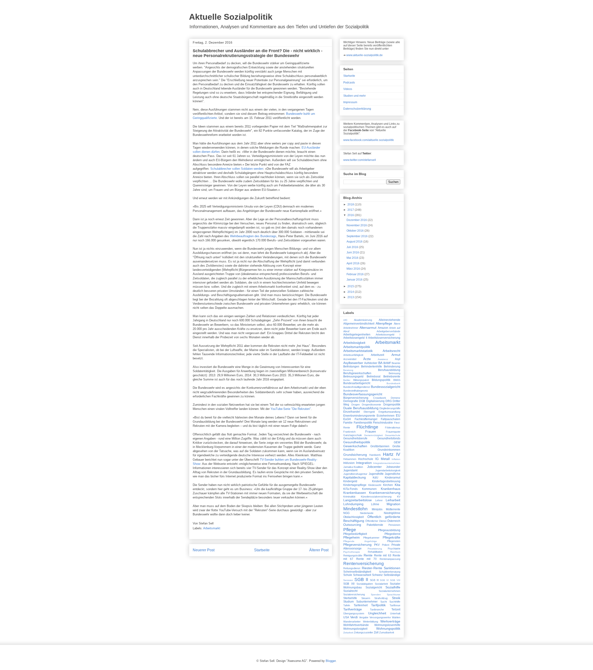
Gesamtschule (392, 435)
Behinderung (392, 366)
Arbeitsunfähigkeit (353, 355)
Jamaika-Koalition (353, 467)
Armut (395, 355)
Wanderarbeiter (352, 621)
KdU (375, 477)
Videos (347, 89)
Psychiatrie (394, 548)
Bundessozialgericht (385, 387)
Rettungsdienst (351, 568)
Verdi (354, 617)
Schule (347, 575)
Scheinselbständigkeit (357, 571)
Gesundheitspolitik (356, 442)
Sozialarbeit (381, 583)
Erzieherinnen (385, 415)
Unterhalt (395, 613)
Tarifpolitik (378, 605)
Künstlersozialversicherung (376, 496)
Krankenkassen (354, 493)
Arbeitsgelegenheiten (356, 334)
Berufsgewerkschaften (357, 373)
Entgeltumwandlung (389, 411)
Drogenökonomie (371, 404)
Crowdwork (379, 397)
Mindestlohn (355, 508)
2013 (351, 297)
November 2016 (357, 225)
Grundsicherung (355, 454)
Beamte (396, 363)
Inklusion (349, 463)
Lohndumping (353, 504)
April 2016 (353, 263)
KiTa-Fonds (350, 489)
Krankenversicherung (384, 493)
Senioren (348, 580)
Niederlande (366, 513)
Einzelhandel (351, 411)
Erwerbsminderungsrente (359, 415)
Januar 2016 (355, 279)
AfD (345, 320)
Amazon (383, 327)
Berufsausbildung (389, 370)
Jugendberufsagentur (355, 473)
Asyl (397, 359)
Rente (368, 555)
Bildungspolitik (381, 380)
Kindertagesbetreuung (386, 481)
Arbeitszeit (377, 355)
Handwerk (375, 454)
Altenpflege (384, 323)
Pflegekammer (371, 537)
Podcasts (349, 82)
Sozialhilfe (392, 587)
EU (398, 415)
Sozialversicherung (354, 594)
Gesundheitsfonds (388, 438)
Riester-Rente (372, 568)
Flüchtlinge (367, 426)
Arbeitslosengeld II (355, 337)
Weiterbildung (370, 621)
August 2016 (355, 241)
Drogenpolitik (391, 404)
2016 (351, 215)
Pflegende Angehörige (360, 541)
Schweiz (377, 575)
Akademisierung (363, 320)
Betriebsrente (391, 376)
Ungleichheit (377, 613)
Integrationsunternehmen (386, 463)
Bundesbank (393, 383)
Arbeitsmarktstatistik (358, 351)
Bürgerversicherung (355, 397)
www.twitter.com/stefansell (359, 160)
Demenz (395, 397)
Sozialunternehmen (389, 591)
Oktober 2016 (355, 230)
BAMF (387, 363)
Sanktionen (392, 568)
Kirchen (388, 485)
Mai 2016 (353, 257)
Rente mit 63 (382, 555)
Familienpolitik (363, 422)
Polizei (385, 544)
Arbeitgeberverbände (388, 331)
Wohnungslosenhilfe (387, 625)
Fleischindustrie (383, 422)
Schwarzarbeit (362, 575)
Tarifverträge (352, 609)
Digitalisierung (375, 401)
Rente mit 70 (366, 559)
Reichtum (395, 552)
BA (380, 363)
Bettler (346, 380)
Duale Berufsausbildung (361, 408)
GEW (397, 442)
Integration (364, 463)
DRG (388, 401)
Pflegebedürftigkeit (355, 534)
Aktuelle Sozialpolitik (230, 17)
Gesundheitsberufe (355, 438)
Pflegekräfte (391, 537)
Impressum (350, 102)
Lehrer (379, 500)
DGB (362, 401)
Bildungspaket (361, 380)
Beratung (348, 370)
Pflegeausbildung (389, 530)
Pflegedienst (392, 534)
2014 (351, 292)
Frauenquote (393, 431)
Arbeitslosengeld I (388, 334)
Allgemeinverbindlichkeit (358, 323)
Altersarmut (368, 327)
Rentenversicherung (363, 563)
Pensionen (394, 524)
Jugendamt (350, 470)
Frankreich (349, 431)
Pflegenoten (393, 541)
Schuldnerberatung (389, 571)
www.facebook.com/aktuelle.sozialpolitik (368, 140)
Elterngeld (369, 411)
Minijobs (377, 509)
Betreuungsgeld (353, 376)
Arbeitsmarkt (211, 528)
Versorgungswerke (380, 617)
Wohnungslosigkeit (355, 628)
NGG (346, 513)
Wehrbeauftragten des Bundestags (253, 236)
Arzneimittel (349, 359)
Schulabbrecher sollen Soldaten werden (236, 168)
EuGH (347, 419)
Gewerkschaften (355, 446)
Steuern (365, 598)
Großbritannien (379, 446)
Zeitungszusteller (363, 632)
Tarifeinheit (361, 605)
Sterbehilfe (350, 598)
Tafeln (346, 605)
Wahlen (396, 617)
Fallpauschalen (390, 419)
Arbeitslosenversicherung (384, 337)
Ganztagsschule (352, 435)
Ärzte (367, 359)
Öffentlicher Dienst (375, 521)
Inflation (396, 459)
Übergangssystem (353, 613)
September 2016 (357, 236)
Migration (393, 504)
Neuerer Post (203, 550)
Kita (397, 485)
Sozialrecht (350, 591)
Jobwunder (393, 467)
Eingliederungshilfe (389, 408)
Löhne (375, 504)
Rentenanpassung (390, 559)
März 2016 (354, 268)
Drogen (355, 404)
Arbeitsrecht (391, 351)
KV (398, 496)
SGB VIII (395, 580)
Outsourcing (352, 524)
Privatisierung (375, 548)
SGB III (374, 580)
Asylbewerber (353, 363)
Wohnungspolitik (388, 628)
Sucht (383, 601)
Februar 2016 (355, 274)
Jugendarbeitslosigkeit (387, 470)
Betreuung (394, 373)
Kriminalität (349, 496)
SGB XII (348, 583)
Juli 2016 (353, 247)
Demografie (350, 401)
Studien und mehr (354, 95)
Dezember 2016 (357, 220)
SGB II (361, 579)
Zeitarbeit (348, 632)
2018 (351, 204)
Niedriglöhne (392, 513)
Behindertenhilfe (371, 366)
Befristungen (351, 366)
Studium (348, 601)
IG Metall (382, 459)
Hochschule (365, 459)
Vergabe (363, 617)
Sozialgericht (374, 587)
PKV (377, 544)
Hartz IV (391, 454)
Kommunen (369, 489)
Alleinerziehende (389, 320)
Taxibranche (377, 609)
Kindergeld (350, 481)
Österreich (393, 521)
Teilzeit (395, 609)
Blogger (331, 661)
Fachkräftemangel (366, 419)
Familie (348, 422)
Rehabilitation (375, 551)
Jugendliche (392, 473)
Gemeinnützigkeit (373, 435)
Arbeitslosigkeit (354, 343)
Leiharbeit (393, 500)
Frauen (370, 431)
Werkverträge (390, 621)
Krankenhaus (390, 489)
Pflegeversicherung (357, 544)
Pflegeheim (351, 537)
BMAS (396, 380)
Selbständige (392, 575)
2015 (351, 286)
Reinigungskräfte (352, 555)
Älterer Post (318, 550)
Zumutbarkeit (386, 632)
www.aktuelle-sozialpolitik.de (364, 55)
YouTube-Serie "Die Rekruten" (291, 409)
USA (346, 617)
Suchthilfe (394, 601)
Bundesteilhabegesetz (355, 390)
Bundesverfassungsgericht (362, 394)
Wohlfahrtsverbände (356, 625)
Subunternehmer (367, 601)
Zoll (376, 632)
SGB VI (384, 580)
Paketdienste (375, 524)
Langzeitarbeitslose (357, 500)
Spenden (376, 594)
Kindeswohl (374, 485)
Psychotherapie (351, 552)
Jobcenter (374, 467)
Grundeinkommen (389, 449)
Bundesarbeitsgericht (356, 383)
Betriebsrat (373, 376)
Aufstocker (370, 363)
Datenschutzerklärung (357, 108)
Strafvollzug (381, 598)
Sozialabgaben (364, 583)
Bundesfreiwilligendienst (356, 387)
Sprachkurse (393, 594)
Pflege (349, 529)
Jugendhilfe (376, 473)
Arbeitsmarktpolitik (356, 347)
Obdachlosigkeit (353, 517)
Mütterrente (393, 509)
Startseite (262, 550)
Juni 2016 (353, 252)
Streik (396, 598)
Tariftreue (395, 605)
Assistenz (383, 359)
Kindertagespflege (354, 485)
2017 (351, 209)
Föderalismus (392, 427)
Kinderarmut (392, 477)
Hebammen (349, 459)
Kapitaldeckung (354, 477)
